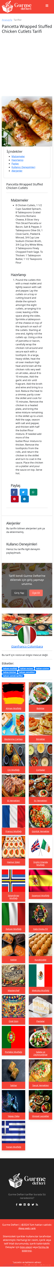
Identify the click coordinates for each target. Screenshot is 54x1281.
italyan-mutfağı (10, 668)
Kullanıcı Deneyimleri (23, 167)
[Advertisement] (27, 68)
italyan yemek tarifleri (13, 676)
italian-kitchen (9, 672)
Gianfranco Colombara (27, 646)
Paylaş (15, 163)
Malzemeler (18, 156)
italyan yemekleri (27, 672)
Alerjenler (17, 170)
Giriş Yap (19, 593)
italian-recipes (26, 668)
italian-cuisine (42, 668)
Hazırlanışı (17, 160)
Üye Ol (36, 593)
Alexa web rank (27, 1228)
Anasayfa (7, 19)
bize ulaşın (26, 1247)
